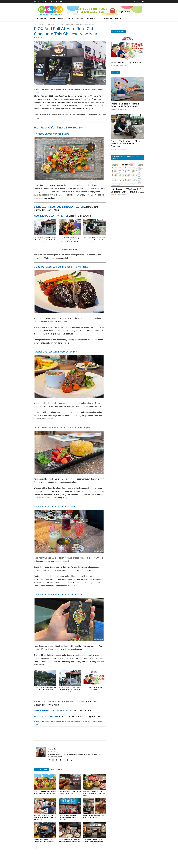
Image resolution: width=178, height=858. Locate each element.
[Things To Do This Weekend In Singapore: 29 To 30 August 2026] (127, 89)
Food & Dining (50, 24)
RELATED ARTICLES (41, 770)
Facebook (66, 89)
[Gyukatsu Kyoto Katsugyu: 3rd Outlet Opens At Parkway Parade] (45, 830)
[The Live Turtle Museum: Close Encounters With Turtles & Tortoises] (94, 227)
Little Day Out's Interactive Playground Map (80, 716)
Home (35, 24)
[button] (141, 18)
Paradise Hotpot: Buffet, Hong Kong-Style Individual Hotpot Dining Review (94, 793)
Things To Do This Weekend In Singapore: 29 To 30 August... (125, 105)
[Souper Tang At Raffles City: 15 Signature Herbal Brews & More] (94, 830)
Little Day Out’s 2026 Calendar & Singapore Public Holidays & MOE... (127, 190)
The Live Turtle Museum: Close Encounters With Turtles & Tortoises (94, 240)
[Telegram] (64, 736)
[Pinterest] (45, 736)
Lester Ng (113, 149)
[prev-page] (35, 847)
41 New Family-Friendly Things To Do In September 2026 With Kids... (45, 240)
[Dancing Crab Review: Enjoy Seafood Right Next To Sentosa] (70, 782)
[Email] (55, 736)
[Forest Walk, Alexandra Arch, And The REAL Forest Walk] (45, 678)
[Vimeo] (140, 1)
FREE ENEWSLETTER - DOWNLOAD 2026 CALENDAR (125, 157)
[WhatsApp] (50, 736)
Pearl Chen (114, 109)
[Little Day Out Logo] (50, 10)
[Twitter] (137, 1)
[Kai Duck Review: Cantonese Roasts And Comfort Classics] (94, 806)
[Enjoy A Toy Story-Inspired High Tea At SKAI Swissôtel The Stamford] (45, 782)
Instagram (57, 89)
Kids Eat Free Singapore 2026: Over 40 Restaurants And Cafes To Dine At (69, 841)
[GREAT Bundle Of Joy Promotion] (94, 678)
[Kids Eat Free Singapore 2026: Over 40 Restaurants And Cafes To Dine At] (70, 830)
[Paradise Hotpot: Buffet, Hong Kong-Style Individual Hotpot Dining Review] (94, 782)
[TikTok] (65, 760)
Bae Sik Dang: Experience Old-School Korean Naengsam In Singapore (68, 817)
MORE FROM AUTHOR (58, 770)
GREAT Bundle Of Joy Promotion (126, 62)
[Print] (60, 736)
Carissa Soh (39, 38)
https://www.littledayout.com (55, 751)
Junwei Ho (113, 194)
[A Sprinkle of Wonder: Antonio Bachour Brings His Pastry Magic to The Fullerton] (45, 806)
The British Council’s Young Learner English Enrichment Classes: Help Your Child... (70, 240)
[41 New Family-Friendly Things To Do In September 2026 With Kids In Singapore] (45, 227)
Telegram (77, 89)
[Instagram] (134, 1)
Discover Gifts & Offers (80, 216)
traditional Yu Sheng (75, 185)
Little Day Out (115, 65)
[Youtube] (143, 1)
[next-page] (38, 847)
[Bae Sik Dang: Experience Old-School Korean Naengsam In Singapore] (70, 806)
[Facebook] (131, 1)
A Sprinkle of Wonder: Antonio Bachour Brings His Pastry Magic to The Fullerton (45, 817)
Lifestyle (41, 24)
